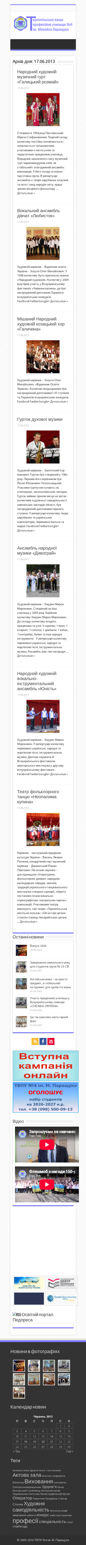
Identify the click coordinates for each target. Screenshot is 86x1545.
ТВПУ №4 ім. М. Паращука (51, 1540)
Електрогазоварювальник (27, 1487)
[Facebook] (43, 1042)
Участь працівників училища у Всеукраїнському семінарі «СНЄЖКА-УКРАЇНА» (50, 1002)
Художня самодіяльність (31, 1507)
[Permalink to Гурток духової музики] (43, 463)
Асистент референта (53, 1476)
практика (67, 1515)
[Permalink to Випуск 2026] (21, 955)
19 (34, 1441)
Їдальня (34, 1470)
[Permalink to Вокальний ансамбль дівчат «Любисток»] (43, 259)
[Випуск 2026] (19, 1366)
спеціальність (52, 1521)
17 (17, 1441)
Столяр (18, 1504)
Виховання (38, 1481)
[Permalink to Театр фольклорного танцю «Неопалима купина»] (43, 846)
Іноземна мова (21, 1470)
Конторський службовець (27, 1490)
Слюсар (62, 1498)
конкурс (43, 1515)
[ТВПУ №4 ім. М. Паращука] (43, 28)
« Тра (16, 1451)
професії (25, 1521)
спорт (70, 1522)
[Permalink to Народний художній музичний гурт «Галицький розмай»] (43, 126)
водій (64, 1510)
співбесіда (20, 1526)
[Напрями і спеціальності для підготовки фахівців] (46, 1111)
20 (43, 1441)
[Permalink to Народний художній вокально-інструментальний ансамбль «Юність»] (43, 732)
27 (43, 1447)
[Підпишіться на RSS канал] (17, 1314)
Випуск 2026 (38, 945)
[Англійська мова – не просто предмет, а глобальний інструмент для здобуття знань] (49, 1366)
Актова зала (27, 1475)
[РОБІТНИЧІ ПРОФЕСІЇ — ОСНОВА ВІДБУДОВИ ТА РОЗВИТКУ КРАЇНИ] (34, 1379)
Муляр (66, 1494)
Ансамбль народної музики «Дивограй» (37, 551)
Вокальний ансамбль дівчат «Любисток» (38, 213)
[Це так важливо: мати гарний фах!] (19, 1379)
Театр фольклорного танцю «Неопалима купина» (38, 796)
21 (51, 1441)
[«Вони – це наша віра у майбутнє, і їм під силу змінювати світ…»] (19, 1393)
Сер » (69, 1451)
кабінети (31, 1515)
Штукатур (55, 1510)
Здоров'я (49, 1487)
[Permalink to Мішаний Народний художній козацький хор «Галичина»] (43, 373)
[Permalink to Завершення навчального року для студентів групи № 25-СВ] (21, 972)
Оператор (22, 1498)
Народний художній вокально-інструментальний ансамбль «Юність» (36, 681)
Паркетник (39, 1498)
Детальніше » (26, 193)
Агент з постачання (50, 1470)
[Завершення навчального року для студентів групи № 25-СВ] (34, 1366)
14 (51, 1436)
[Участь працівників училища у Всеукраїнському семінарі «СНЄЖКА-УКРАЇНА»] (64, 1366)
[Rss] (35, 1042)
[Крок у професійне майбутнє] (49, 1379)
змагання (19, 1515)
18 (25, 1441)
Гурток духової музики (39, 419)
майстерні (55, 1515)
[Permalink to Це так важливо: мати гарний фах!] (21, 1026)
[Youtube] (50, 1042)
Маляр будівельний (51, 1494)
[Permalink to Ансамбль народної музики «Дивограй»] (43, 597)
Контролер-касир (50, 1490)
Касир (60, 1487)
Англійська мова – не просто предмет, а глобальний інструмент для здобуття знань (50, 983)
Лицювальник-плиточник (26, 1494)
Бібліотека (18, 1482)
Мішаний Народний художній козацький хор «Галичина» (41, 324)
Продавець (51, 1498)
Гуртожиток (60, 1482)
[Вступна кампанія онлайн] (46, 1080)
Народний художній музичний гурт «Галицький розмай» (38, 77)
